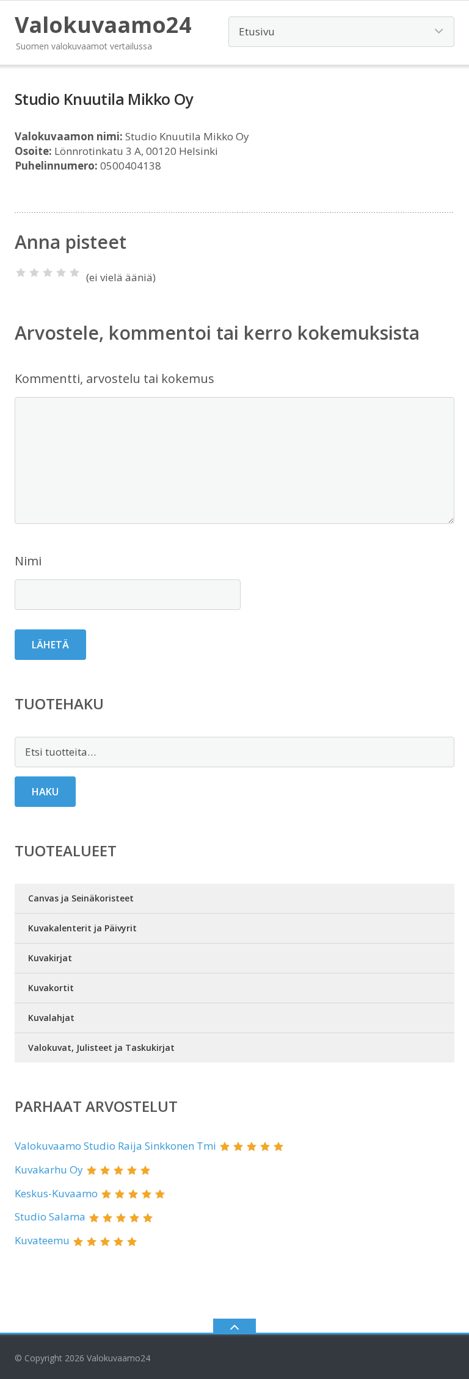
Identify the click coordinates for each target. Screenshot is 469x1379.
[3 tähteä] (48, 273)
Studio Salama (50, 1216)
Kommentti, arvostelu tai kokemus (114, 378)
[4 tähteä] (61, 273)
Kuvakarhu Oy (49, 1169)
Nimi (28, 561)
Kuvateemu (42, 1240)
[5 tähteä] (74, 273)
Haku (45, 791)
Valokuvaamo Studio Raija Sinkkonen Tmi (115, 1146)
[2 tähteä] (34, 273)
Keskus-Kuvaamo (56, 1193)
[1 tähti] (21, 273)
